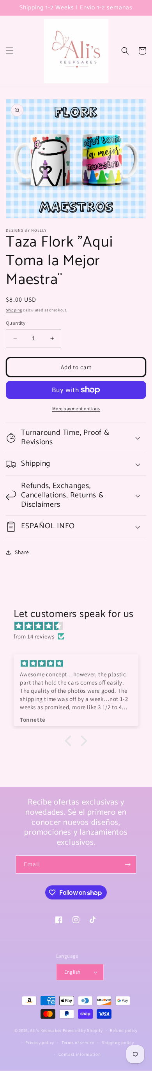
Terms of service (78, 1042)
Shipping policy (118, 1042)
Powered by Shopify (83, 1030)
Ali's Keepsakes (46, 1030)
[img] (80, 625)
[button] (9, 50)
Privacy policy (39, 1042)
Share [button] (22, 552)
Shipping (14, 310)
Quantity (15, 323)
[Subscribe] (127, 864)
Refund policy (124, 1030)
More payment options (76, 408)
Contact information (79, 1054)
